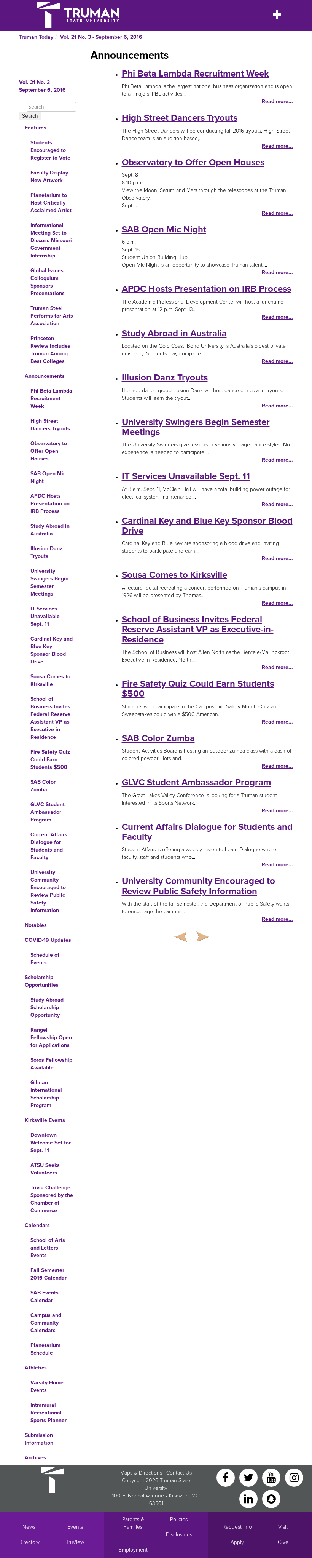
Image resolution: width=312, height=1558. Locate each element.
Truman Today (36, 37)
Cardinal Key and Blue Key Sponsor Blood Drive (51, 650)
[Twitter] (249, 1477)
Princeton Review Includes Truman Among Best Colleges (50, 349)
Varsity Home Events (47, 1386)
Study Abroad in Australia (50, 530)
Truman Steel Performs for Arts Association (51, 316)
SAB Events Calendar (44, 1297)
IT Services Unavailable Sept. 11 (45, 616)
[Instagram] (294, 1477)
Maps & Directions (141, 1473)
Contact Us (179, 1473)
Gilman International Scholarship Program (46, 1094)
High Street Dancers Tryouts (50, 425)
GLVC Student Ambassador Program (47, 812)
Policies (179, 1519)
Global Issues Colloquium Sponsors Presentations (47, 282)
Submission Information (39, 1439)
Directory (29, 1542)
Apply (237, 1542)
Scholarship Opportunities (42, 981)
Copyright (133, 1480)
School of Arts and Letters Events (47, 1248)
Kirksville (179, 1495)
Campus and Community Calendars (45, 1323)
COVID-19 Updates (48, 940)
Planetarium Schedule (45, 1349)
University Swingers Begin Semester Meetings (49, 582)
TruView (75, 1542)
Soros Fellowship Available (51, 1064)
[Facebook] (226, 1477)
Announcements (45, 376)
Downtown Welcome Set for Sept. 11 (50, 1143)
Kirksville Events (45, 1120)
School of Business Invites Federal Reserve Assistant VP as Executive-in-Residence (50, 718)
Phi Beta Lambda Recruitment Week (51, 398)
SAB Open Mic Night (48, 477)
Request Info (237, 1527)
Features (35, 128)
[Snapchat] (271, 1498)
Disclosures (179, 1534)
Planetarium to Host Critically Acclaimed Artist (51, 203)
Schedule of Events (44, 959)
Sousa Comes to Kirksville (50, 680)
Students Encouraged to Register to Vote (50, 150)
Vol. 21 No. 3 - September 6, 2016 (101, 37)
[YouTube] (272, 1477)
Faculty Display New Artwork (49, 176)
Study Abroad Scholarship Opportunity (47, 1007)
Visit (283, 1527)
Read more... (277, 101)
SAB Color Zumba (43, 786)
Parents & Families (133, 1523)
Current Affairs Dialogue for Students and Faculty (48, 846)
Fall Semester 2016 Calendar (48, 1274)
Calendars (37, 1225)
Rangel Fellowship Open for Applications (51, 1037)
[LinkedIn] (249, 1498)
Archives (35, 1457)
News (28, 1527)
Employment (133, 1550)
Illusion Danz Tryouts (46, 552)
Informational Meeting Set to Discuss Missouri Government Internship (51, 240)
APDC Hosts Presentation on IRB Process (50, 504)
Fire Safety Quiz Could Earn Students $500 (50, 759)
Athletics (36, 1368)
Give (283, 1542)
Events (75, 1527)
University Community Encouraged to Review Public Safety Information (48, 891)
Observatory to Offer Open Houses (48, 451)
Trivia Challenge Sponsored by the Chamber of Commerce (51, 1199)
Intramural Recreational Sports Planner (48, 1413)
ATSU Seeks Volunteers (45, 1169)
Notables (36, 925)
